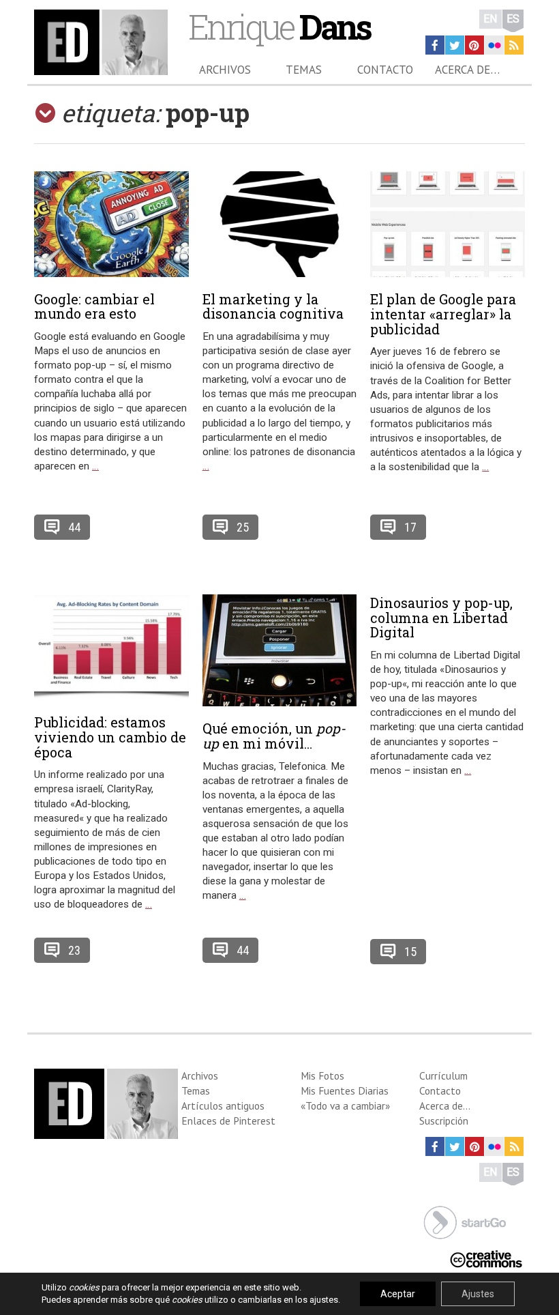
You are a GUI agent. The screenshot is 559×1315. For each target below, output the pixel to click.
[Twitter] (454, 45)
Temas (304, 69)
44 (74, 527)
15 (410, 951)
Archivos (225, 69)
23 (74, 950)
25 (243, 527)
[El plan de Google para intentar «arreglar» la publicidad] (447, 224)
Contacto (385, 69)
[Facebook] (434, 45)
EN (490, 18)
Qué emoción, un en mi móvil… (274, 735)
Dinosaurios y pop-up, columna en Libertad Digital (441, 617)
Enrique (279, 26)
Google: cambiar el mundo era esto (94, 306)
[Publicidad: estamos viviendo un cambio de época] (111, 647)
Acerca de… (467, 69)
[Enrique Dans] (101, 42)
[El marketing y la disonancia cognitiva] (279, 224)
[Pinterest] (474, 45)
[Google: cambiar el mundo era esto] (111, 224)
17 (410, 527)
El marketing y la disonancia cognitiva (273, 306)
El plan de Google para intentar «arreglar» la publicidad (443, 314)
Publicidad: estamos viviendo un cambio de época (110, 737)
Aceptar (397, 1293)
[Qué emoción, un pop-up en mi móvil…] (279, 650)
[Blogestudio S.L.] (465, 1221)
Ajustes (478, 1293)
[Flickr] (494, 45)
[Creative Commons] (486, 1258)
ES (513, 18)
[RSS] (514, 45)
